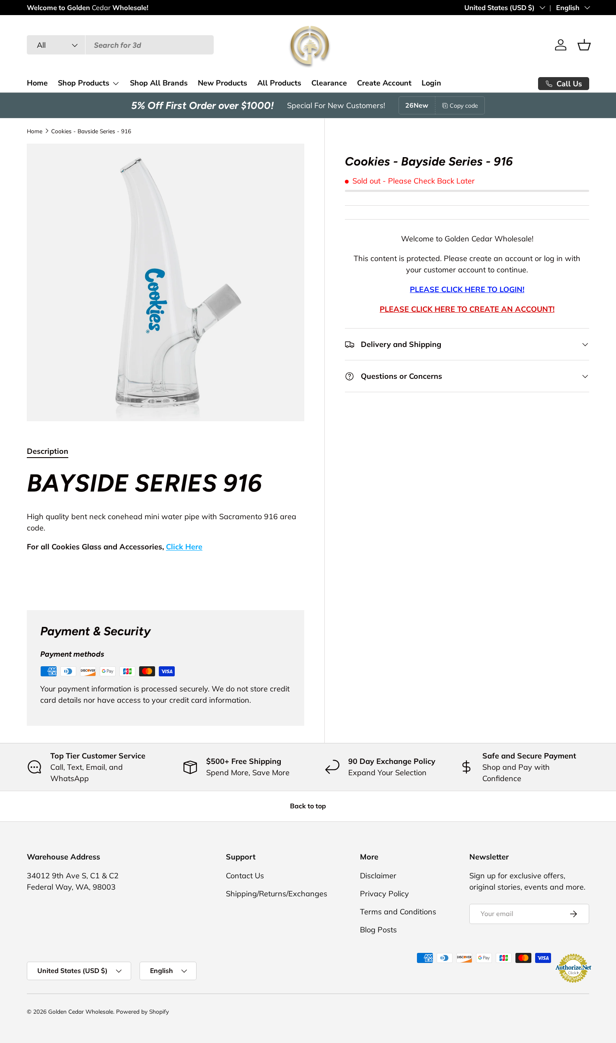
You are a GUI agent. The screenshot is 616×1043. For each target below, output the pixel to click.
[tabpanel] (165, 529)
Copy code (464, 105)
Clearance (329, 83)
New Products (222, 83)
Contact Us (245, 875)
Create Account (384, 83)
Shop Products (83, 83)
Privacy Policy (384, 893)
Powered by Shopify (142, 1011)
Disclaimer (378, 875)
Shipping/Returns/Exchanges (276, 893)
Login (431, 83)
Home (37, 83)
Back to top (308, 806)
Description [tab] (47, 451)
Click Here (184, 546)
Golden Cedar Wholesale (80, 1011)
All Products (279, 83)
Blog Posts (378, 929)
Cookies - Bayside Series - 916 (91, 131)
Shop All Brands (159, 83)
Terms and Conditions (398, 911)
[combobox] (120, 45)
